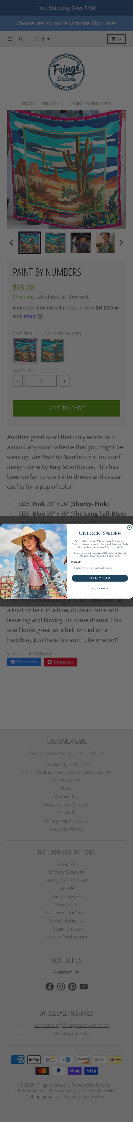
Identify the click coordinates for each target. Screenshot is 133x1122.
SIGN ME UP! (99, 578)
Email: (76, 561)
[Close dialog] (129, 527)
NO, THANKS (100, 588)
